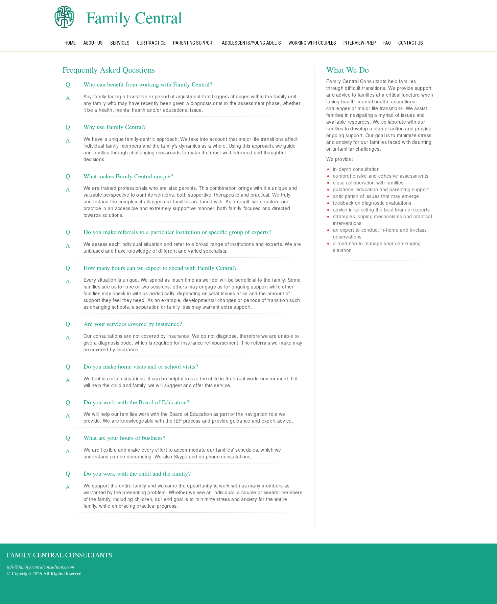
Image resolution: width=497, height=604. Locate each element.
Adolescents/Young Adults (251, 43)
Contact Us (410, 43)
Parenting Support (193, 43)
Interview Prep (360, 43)
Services (119, 43)
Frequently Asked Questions (109, 69)
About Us (93, 43)
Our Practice (151, 43)
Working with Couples (312, 43)
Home (70, 43)
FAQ (387, 43)
